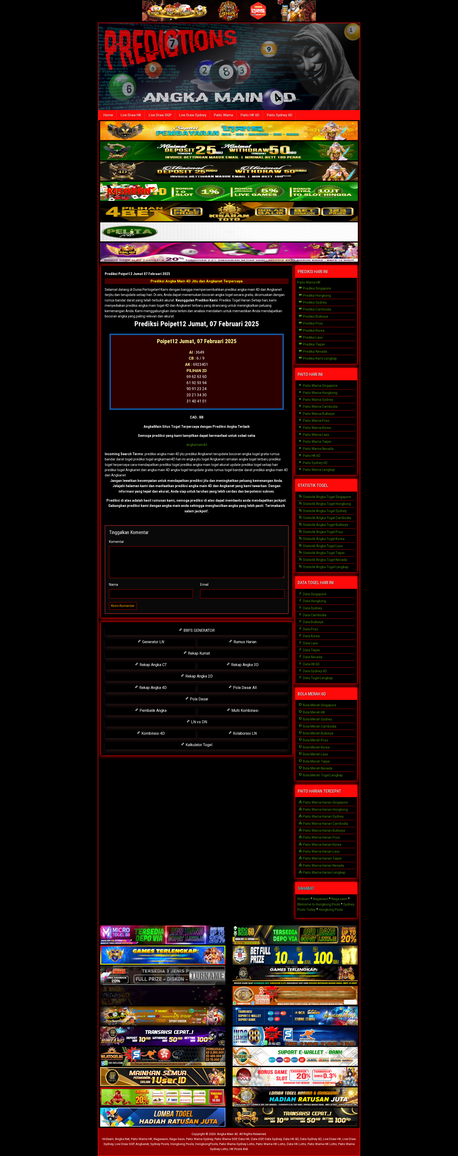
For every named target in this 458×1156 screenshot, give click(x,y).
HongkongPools (206, 1144)
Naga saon (339, 899)
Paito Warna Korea (316, 428)
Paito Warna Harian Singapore (325, 802)
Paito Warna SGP (225, 1139)
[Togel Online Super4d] (229, 171)
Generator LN (152, 642)
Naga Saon (177, 1139)
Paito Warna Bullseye (318, 414)
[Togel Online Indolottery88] (295, 1037)
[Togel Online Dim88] (229, 151)
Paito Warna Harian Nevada (323, 865)
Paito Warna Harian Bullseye (323, 830)
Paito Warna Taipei (316, 441)
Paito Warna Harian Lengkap (323, 872)
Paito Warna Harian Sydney (323, 816)
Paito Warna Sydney (317, 400)
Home (108, 115)
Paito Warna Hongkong (319, 393)
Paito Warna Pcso (315, 421)
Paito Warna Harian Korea (321, 844)
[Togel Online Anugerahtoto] (295, 1016)
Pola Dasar (198, 699)
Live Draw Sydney (192, 115)
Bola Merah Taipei (316, 761)
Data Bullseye (312, 622)
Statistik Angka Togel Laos (322, 546)
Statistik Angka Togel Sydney (324, 511)
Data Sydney (312, 608)
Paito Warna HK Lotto (270, 1144)
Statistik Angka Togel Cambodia (326, 518)
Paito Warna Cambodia (320, 406)
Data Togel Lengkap (317, 678)
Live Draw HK (131, 115)
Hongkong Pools (331, 910)
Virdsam (303, 899)
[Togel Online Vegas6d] (162, 996)
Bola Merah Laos (315, 754)
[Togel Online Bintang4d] (162, 1037)
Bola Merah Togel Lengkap (322, 775)
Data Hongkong (314, 601)
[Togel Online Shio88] (295, 1097)
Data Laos (310, 643)
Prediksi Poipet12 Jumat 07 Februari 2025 (137, 274)
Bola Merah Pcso (315, 740)
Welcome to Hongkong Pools (318, 904)
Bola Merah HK (313, 712)
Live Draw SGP (160, 115)
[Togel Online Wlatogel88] (162, 1057)
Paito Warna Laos (315, 435)
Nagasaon (320, 899)
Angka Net (122, 1139)
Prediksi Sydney (314, 302)
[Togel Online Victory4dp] (162, 955)
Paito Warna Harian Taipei (322, 858)
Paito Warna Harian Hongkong (325, 809)
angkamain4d (196, 445)
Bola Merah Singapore (319, 705)
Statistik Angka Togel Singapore (326, 497)
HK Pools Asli (238, 1149)
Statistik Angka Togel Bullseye (325, 525)
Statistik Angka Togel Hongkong (326, 504)
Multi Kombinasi (244, 710)
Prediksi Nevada (314, 351)
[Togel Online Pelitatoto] (229, 232)
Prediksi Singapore (316, 288)
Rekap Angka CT (153, 664)
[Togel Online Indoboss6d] (295, 935)
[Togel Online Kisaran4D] (229, 192)
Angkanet (142, 1144)
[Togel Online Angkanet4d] (295, 1057)
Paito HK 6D (250, 115)
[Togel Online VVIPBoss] (229, 131)
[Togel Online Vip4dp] (295, 976)
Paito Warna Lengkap (318, 470)
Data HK (244, 1139)
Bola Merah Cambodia (319, 726)
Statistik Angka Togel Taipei (323, 553)
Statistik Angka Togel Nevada (324, 560)
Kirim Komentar (123, 606)
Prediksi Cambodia (316, 309)
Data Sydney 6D (314, 671)
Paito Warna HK (308, 282)
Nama (113, 584)
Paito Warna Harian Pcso (321, 837)
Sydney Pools (159, 1144)
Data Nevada (312, 657)
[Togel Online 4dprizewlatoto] (162, 1077)
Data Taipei (311, 650)
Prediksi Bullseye (315, 316)
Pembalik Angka (153, 710)
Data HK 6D (311, 664)
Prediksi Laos (312, 337)
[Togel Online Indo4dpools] (162, 1118)
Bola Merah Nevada (317, 768)
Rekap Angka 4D (152, 687)
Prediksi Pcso (312, 323)
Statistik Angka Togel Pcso (322, 532)
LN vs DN (198, 722)
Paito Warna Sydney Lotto (237, 1144)
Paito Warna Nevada (317, 449)
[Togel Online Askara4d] (162, 1016)
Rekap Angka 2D (198, 676)
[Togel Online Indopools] (295, 1077)
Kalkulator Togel (198, 745)
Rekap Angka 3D (244, 664)
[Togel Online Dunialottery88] (295, 996)
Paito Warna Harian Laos (321, 851)
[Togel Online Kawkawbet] (162, 976)
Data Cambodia (314, 615)
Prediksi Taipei (313, 344)
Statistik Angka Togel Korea (323, 539)
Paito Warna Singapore (320, 385)
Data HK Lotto (296, 1144)
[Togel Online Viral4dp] (229, 253)
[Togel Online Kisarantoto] (229, 212)
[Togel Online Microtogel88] (162, 935)
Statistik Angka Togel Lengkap (325, 567)
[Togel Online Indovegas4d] (295, 1118)
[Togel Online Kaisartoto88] (162, 1097)
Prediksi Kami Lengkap (319, 358)
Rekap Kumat (198, 653)
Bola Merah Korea (316, 747)
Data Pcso (310, 629)
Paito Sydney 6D (279, 115)
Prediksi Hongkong (316, 295)
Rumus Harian (244, 642)
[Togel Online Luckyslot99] (295, 955)
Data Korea (311, 636)
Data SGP (257, 1139)
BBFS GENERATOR (198, 630)
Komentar (116, 542)
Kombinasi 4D (153, 733)
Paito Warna (223, 115)
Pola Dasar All (244, 687)
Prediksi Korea (313, 330)
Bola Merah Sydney (317, 719)
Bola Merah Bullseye (317, 733)
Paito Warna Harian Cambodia (325, 823)
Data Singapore (314, 594)
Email (204, 584)
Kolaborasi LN (244, 733)
